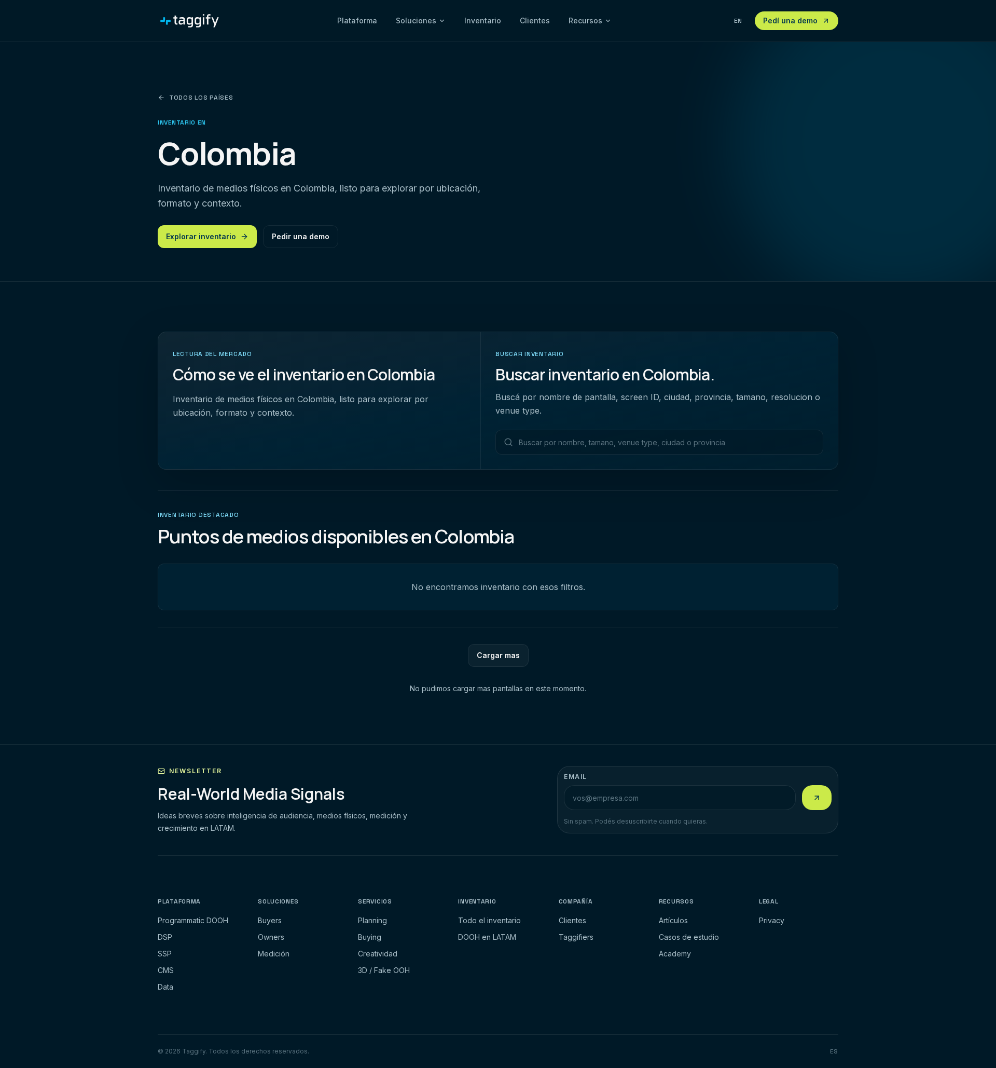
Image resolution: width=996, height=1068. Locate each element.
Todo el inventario (489, 920)
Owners (271, 937)
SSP (165, 953)
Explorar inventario (201, 236)
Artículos (673, 920)
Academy (675, 953)
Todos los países (201, 97)
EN (738, 21)
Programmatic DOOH (193, 920)
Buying (369, 937)
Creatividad (377, 953)
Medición (273, 953)
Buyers (270, 920)
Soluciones (416, 20)
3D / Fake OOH (384, 970)
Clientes (535, 20)
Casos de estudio (689, 937)
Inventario (482, 20)
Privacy (771, 920)
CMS (166, 970)
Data (165, 986)
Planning (372, 920)
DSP (165, 937)
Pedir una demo (300, 236)
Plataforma (357, 20)
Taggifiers (576, 937)
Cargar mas (498, 655)
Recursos (585, 20)
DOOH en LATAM (487, 937)
